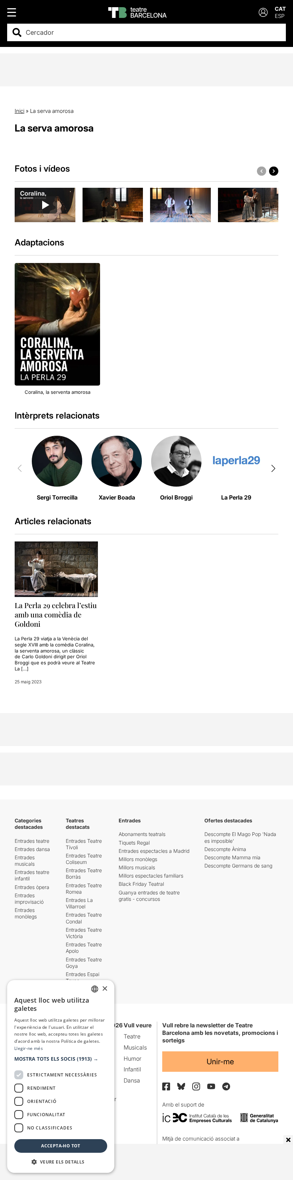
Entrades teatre (32, 841)
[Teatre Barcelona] (137, 12)
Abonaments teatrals (142, 834)
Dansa (132, 1080)
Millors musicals (137, 867)
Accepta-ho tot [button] (60, 1146)
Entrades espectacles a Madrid (154, 851)
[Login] (263, 12)
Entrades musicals (25, 860)
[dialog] (60, 1076)
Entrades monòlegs (26, 913)
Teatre (132, 1036)
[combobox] (152, 32)
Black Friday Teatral (141, 884)
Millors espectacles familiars (151, 876)
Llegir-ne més (28, 1048)
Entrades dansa (32, 849)
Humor (132, 1058)
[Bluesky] (181, 1086)
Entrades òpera (32, 887)
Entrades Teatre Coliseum (84, 858)
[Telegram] (226, 1086)
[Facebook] (166, 1086)
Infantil (132, 1069)
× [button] (104, 989)
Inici (19, 111)
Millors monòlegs (138, 859)
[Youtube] (211, 1086)
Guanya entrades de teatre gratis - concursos (149, 895)
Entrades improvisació (29, 898)
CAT (280, 8)
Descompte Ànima (225, 849)
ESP (279, 16)
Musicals (135, 1047)
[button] (60, 1059)
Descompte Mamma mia (232, 857)
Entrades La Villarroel (79, 903)
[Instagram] (196, 1086)
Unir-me (220, 1061)
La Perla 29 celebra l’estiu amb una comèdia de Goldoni (56, 614)
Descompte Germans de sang (238, 866)
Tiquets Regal (134, 843)
